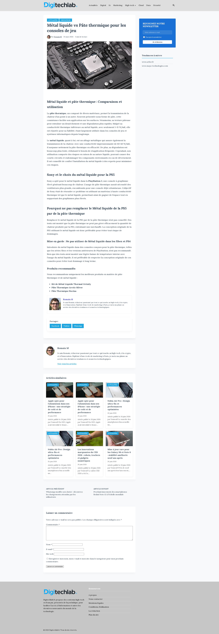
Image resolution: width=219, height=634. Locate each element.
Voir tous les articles (66, 364)
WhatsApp (78, 326)
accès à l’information (60, 605)
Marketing (117, 5)
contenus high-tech (75, 600)
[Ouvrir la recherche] (174, 5)
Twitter (67, 326)
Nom (49, 544)
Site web (49, 554)
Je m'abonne (157, 42)
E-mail (49, 549)
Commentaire (53, 524)
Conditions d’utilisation (99, 607)
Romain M (58, 37)
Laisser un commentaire (55, 566)
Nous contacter (96, 599)
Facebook (55, 326)
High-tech (129, 5)
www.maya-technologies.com (155, 66)
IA (110, 5)
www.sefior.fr (148, 62)
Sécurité (157, 5)
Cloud (141, 5)
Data (148, 5)
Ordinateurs (66, 20)
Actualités (93, 5)
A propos (93, 595)
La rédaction (94, 611)
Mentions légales (96, 603)
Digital (103, 5)
